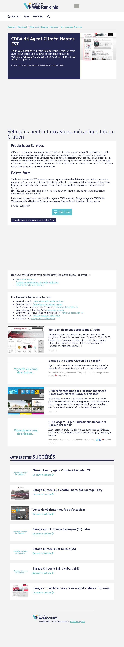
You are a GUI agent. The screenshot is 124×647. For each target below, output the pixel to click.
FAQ (26, 16)
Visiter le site (64, 212)
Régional (22, 26)
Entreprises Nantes (71, 26)
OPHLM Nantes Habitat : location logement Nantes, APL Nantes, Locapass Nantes (77, 392)
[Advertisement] (62, 104)
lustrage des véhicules (67, 307)
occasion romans (55, 309)
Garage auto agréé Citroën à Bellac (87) (74, 361)
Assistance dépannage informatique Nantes (37, 282)
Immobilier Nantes (25, 279)
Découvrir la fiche (42, 474)
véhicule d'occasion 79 (72, 312)
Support (38, 16)
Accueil (16, 16)
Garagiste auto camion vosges (47, 304)
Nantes (54, 26)
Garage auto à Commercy (43, 318)
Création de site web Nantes (30, 285)
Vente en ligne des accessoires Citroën (74, 330)
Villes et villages (38, 26)
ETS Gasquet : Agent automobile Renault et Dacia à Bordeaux (77, 423)
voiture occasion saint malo (46, 315)
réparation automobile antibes (48, 301)
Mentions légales (77, 621)
